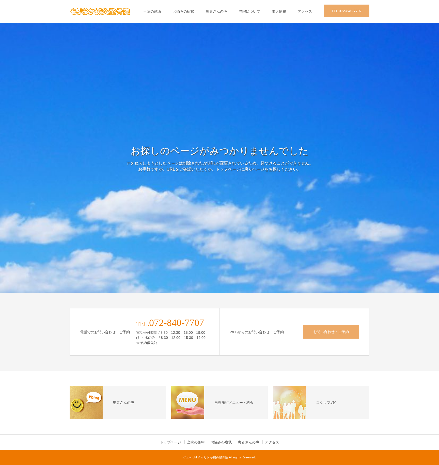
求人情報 (279, 11)
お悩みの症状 (183, 11)
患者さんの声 (216, 11)
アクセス (305, 11)
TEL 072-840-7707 (347, 11)
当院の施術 (152, 11)
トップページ (170, 442)
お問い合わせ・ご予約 (331, 332)
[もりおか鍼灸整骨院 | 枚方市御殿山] (100, 11)
